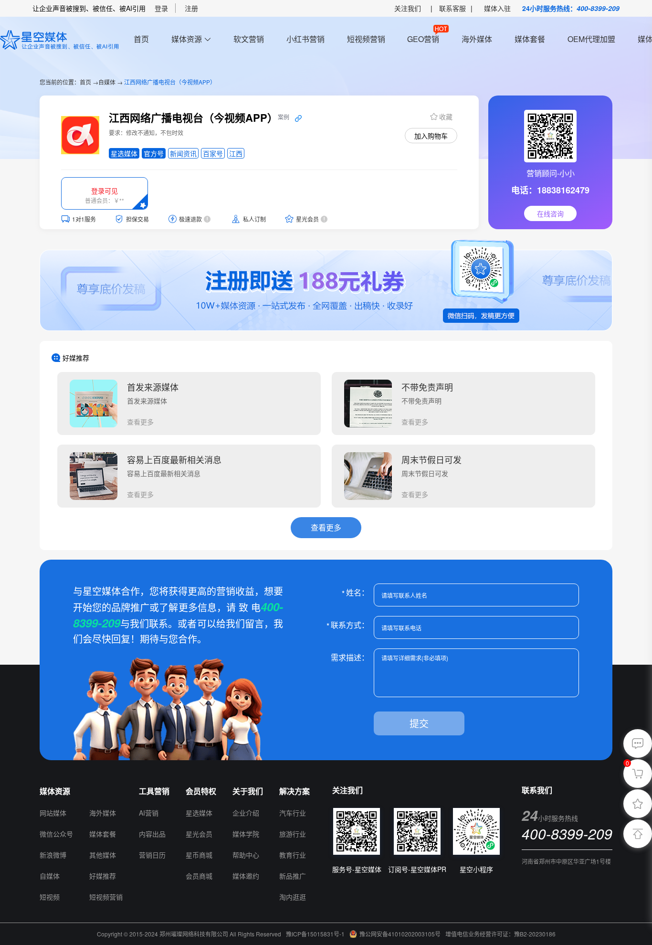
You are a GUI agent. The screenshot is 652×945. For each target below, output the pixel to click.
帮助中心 (245, 855)
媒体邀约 (245, 876)
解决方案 (294, 791)
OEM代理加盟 (591, 38)
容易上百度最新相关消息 (174, 459)
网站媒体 (53, 813)
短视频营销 (366, 38)
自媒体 (107, 82)
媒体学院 (245, 834)
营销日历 (152, 855)
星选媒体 (199, 813)
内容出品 (152, 834)
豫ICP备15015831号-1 (315, 934)
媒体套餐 (530, 38)
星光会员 (199, 834)
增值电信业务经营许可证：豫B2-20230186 (500, 934)
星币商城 (199, 855)
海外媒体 (477, 38)
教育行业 (292, 855)
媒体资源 (186, 38)
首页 (141, 38)
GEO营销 (423, 38)
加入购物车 (431, 135)
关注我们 (407, 8)
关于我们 (247, 791)
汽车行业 (292, 813)
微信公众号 (56, 834)
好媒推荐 (102, 876)
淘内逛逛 (292, 897)
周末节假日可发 (431, 459)
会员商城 (199, 876)
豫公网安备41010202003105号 (400, 934)
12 (93, 791)
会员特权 (201, 791)
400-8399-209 (598, 8)
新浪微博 (53, 855)
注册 (191, 8)
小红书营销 (305, 38)
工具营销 (154, 791)
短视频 (50, 897)
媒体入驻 (497, 8)
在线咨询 (550, 213)
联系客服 (452, 8)
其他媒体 (102, 855)
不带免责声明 (427, 387)
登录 (161, 8)
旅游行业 (292, 834)
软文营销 (248, 38)
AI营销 (148, 813)
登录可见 (104, 190)
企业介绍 (245, 813)
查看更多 (140, 421)
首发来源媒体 (153, 387)
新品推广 (292, 876)
